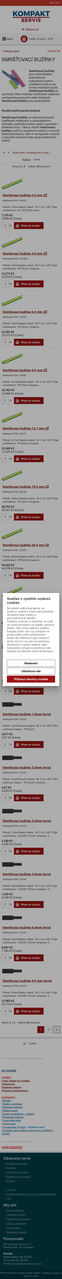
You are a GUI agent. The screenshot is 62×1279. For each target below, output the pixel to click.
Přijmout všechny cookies (31, 679)
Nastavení (31, 663)
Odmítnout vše (31, 671)
